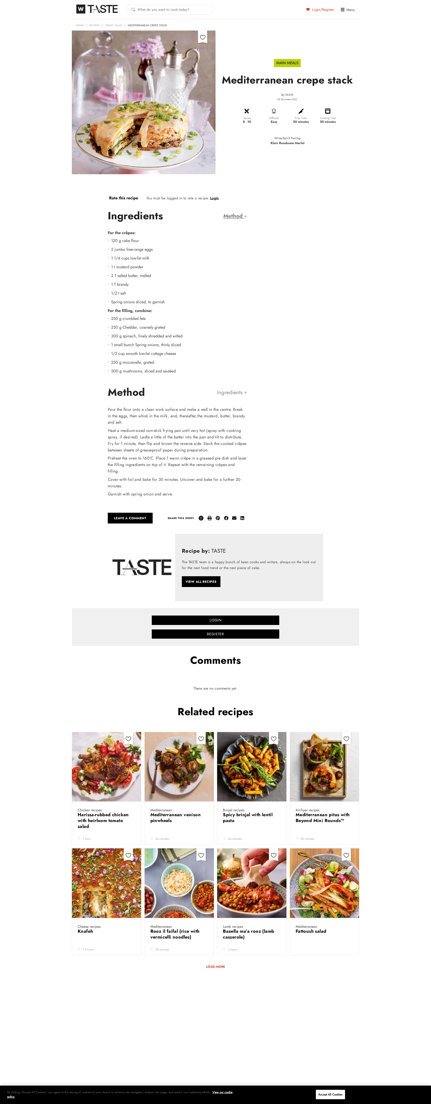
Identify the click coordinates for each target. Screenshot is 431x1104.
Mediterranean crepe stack (147, 25)
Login (214, 198)
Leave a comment (130, 518)
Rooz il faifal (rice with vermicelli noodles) (175, 934)
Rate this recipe (123, 198)
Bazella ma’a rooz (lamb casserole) (248, 934)
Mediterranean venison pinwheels (175, 818)
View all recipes (201, 581)
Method (233, 216)
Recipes (94, 25)
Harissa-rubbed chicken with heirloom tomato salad (103, 821)
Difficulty (274, 118)
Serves (247, 118)
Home (80, 25)
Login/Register (322, 9)
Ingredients (230, 392)
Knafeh (86, 931)
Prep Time (301, 118)
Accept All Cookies (330, 1094)
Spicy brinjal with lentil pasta (248, 818)
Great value (113, 25)
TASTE (289, 95)
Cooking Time (328, 118)
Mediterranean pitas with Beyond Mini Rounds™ (323, 818)
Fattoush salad (312, 931)
